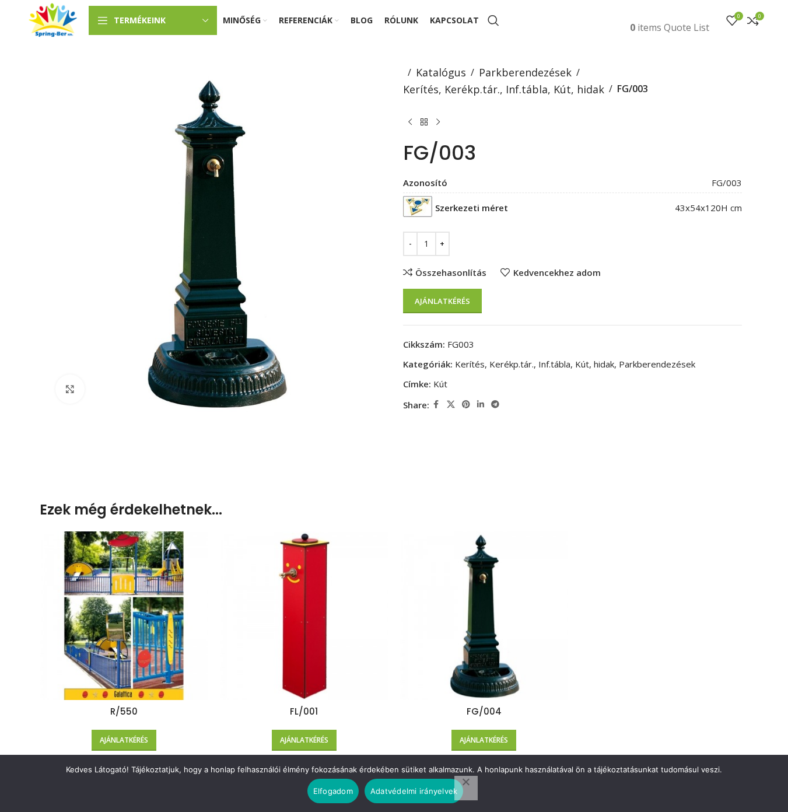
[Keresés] (493, 20)
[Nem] (466, 788)
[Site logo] (53, 19)
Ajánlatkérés (442, 301)
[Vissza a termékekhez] (424, 123)
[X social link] (450, 404)
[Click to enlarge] (70, 389)
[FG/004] (484, 615)
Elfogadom (333, 791)
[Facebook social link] (436, 404)
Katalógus (441, 72)
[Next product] (438, 123)
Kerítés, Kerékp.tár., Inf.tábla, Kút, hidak (503, 89)
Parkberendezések (525, 72)
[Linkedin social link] (481, 404)
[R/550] (124, 615)
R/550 (124, 711)
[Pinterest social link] (466, 404)
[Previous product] (410, 123)
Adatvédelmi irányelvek (414, 791)
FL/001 (304, 711)
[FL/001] (304, 615)
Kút (440, 384)
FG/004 (484, 711)
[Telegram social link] (495, 404)
